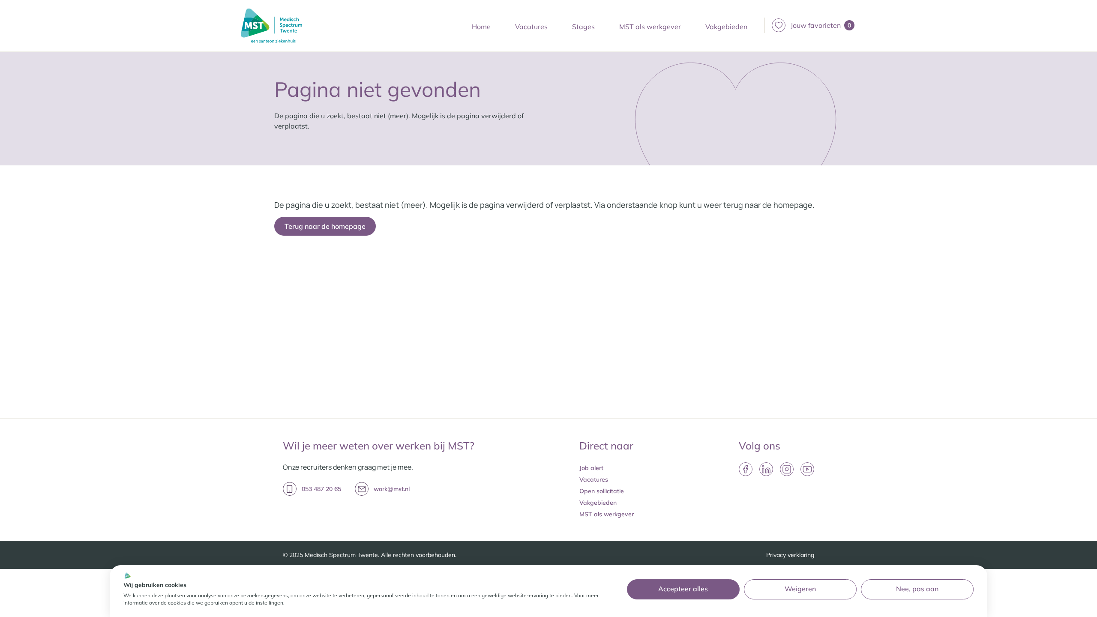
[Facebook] (745, 469)
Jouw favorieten (821, 25)
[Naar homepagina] (271, 25)
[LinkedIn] (766, 469)
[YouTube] (807, 469)
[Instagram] (787, 469)
